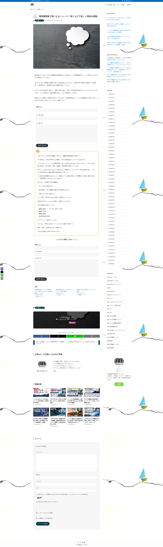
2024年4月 (112, 193)
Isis (110, 287)
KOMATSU (112, 291)
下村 (110, 312)
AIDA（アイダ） (113, 277)
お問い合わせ (42, 145)
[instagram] (127, 1)
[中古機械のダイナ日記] (32, 4)
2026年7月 (112, 97)
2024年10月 (112, 172)
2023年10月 (112, 214)
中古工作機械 (112, 316)
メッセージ (39, 123)
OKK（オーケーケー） (115, 295)
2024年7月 (112, 182)
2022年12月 (112, 249)
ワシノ (111, 309)
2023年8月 (112, 221)
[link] (54, 371)
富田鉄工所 (112, 333)
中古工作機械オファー (115, 319)
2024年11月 (112, 168)
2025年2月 (112, 157)
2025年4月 (112, 150)
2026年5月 (112, 104)
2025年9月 (112, 133)
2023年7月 (112, 224)
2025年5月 (112, 147)
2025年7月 (112, 140)
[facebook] (122, 1)
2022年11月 (112, 253)
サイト (38, 488)
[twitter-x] (125, 1)
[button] (41, 336)
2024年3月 (112, 196)
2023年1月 (112, 246)
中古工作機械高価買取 (115, 323)
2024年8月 (112, 179)
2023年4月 (112, 235)
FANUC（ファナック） (115, 284)
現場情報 (111, 348)
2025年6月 (112, 143)
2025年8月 (112, 136)
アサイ (111, 298)
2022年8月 (112, 263)
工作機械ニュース (39, 20)
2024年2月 (112, 200)
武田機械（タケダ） (114, 344)
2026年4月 (112, 108)
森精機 (111, 340)
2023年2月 (112, 242)
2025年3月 (112, 154)
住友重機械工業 (113, 326)
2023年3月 (112, 239)
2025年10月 (112, 129)
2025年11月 (112, 126)
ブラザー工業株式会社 (115, 305)
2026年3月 (112, 111)
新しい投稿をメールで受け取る (44, 518)
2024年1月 (112, 203)
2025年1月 (112, 161)
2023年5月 (112, 232)
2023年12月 (112, 207)
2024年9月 (112, 175)
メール (40, 115)
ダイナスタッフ (42, 371)
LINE (119, 384)
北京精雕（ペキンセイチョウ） (117, 330)
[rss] (129, 1)
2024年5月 (112, 189)
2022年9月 (112, 260)
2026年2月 (112, 115)
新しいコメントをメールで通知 (44, 512)
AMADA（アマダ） (114, 280)
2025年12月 (112, 122)
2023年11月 (112, 210)
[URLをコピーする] (91, 336)
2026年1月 (112, 119)
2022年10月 (112, 256)
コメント (39, 452)
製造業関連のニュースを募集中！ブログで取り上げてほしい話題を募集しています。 (43, 291)
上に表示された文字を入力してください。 (47, 501)
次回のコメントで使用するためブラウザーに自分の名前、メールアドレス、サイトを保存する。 (63, 494)
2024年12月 (112, 164)
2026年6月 (112, 101)
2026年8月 (112, 94)
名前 (39, 107)
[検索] (131, 1)
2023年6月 (112, 228)
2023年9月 (112, 217)
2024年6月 (112, 186)
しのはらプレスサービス (115, 302)
